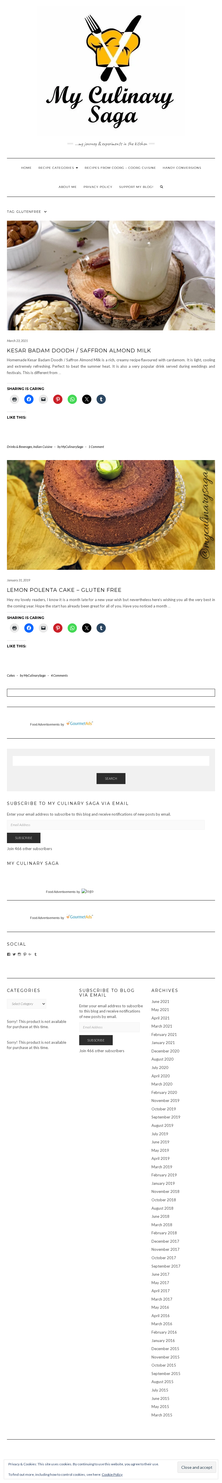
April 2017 (160, 1290)
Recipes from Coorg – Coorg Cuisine (120, 168)
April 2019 (160, 1158)
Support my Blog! (136, 187)
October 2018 (163, 1200)
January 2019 (163, 1183)
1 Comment (96, 446)
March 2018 (161, 1224)
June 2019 (160, 1142)
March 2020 (161, 1084)
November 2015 (165, 1357)
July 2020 (159, 1067)
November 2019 (165, 1100)
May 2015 (160, 1406)
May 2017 (160, 1282)
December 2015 (165, 1348)
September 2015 (165, 1373)
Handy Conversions (182, 168)
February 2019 (164, 1175)
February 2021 (164, 1034)
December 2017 (165, 1241)
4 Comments (59, 675)
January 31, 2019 (18, 580)
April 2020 (160, 1076)
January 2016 (163, 1340)
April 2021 (160, 1018)
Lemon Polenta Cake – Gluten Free (64, 590)
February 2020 (164, 1092)
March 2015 (161, 1415)
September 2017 (165, 1266)
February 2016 (164, 1332)
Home (26, 168)
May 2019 (160, 1150)
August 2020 (162, 1059)
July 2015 (159, 1390)
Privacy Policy (98, 187)
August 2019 (162, 1125)
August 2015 (162, 1381)
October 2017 (163, 1257)
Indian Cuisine (42, 446)
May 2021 (160, 1009)
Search (111, 778)
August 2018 (162, 1208)
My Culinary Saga (33, 863)
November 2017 (165, 1249)
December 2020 (165, 1051)
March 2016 (161, 1323)
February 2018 (164, 1233)
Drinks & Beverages (19, 446)
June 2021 (160, 1001)
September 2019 (165, 1117)
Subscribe (23, 838)
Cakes (11, 675)
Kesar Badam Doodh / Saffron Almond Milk (80, 350)
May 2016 (160, 1307)
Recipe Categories (56, 168)
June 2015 (160, 1398)
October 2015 (163, 1365)
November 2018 (165, 1191)
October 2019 (163, 1109)
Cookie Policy (112, 1474)
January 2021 (163, 1042)
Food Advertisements (45, 724)
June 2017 (160, 1274)
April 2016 (160, 1315)
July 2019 (159, 1134)
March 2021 (161, 1026)
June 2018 (160, 1216)
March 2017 (161, 1299)
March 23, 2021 (17, 341)
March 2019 (161, 1167)
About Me (68, 187)
